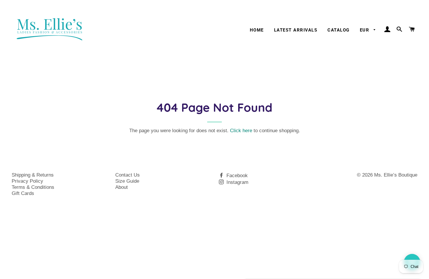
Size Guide (127, 181)
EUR (365, 30)
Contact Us (127, 175)
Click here (241, 130)
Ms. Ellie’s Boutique (395, 175)
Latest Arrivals (295, 30)
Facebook (236, 175)
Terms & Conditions (33, 187)
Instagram (236, 182)
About (121, 187)
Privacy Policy (27, 181)
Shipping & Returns (33, 175)
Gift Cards (23, 193)
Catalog (338, 30)
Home (257, 30)
